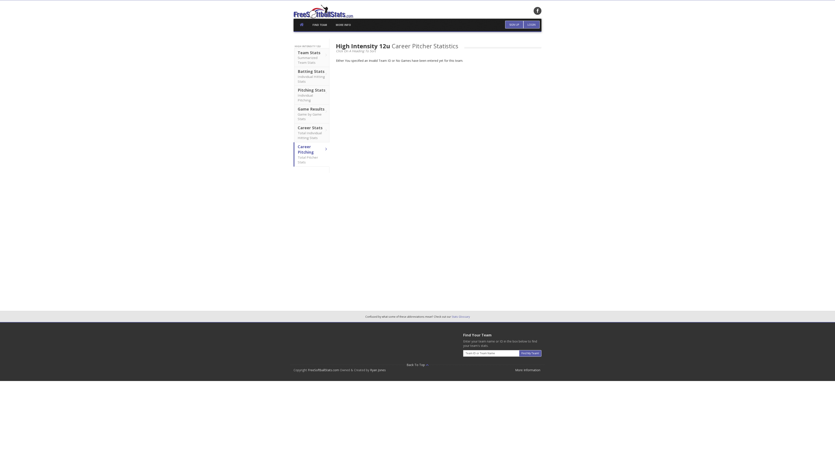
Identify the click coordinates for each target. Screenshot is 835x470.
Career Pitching (308, 154)
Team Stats (309, 57)
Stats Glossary (461, 316)
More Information (527, 370)
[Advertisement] (311, 238)
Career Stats (310, 132)
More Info (343, 25)
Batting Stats (311, 76)
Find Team (319, 25)
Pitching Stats (311, 94)
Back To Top (416, 365)
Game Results (311, 113)
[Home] (323, 11)
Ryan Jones (378, 370)
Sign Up (514, 25)
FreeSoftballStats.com (323, 370)
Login (532, 25)
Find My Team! (530, 353)
